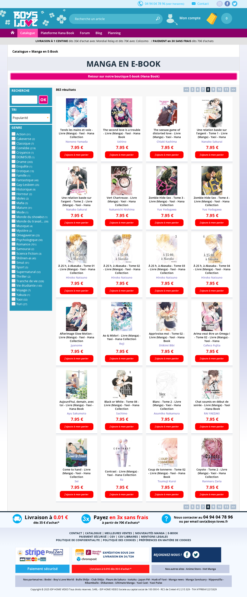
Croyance (25, 152)
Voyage (23, 290)
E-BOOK (173, 533)
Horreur (24, 194)
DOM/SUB (25, 157)
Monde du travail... (32, 221)
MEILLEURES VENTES (118, 533)
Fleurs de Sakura (116, 579)
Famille (23, 175)
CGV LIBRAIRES (128, 536)
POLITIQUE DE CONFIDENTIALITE (78, 540)
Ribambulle (92, 582)
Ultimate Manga (125, 582)
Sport (22, 267)
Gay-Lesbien (27, 185)
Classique (25, 143)
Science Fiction (28, 253)
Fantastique (27, 180)
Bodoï (48, 579)
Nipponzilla (215, 579)
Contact (203, 4)
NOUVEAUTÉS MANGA (150, 533)
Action (23, 134)
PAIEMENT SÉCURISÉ (93, 536)
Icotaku (132, 579)
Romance (26, 244)
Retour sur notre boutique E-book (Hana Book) (123, 76)
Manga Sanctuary (196, 579)
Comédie (26, 148)
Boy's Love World (63, 579)
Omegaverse (28, 235)
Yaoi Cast (142, 582)
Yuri (21, 304)
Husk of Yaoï (159, 579)
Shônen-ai (26, 258)
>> (233, 89)
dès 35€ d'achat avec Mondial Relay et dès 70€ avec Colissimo (92, 41)
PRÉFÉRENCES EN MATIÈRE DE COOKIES (165, 540)
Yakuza (23, 295)
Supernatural (28, 272)
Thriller (23, 276)
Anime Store (193, 569)
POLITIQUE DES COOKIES (119, 540)
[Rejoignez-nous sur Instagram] (220, 4)
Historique (26, 189)
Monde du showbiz (31, 217)
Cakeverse (25, 139)
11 (226, 89)
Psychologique (29, 240)
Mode (22, 212)
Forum (85, 33)
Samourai (25, 249)
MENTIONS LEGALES (154, 536)
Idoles (22, 198)
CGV (112, 536)
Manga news (176, 579)
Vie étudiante (29, 285)
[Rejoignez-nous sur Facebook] (227, 3)
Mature (24, 207)
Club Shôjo (97, 579)
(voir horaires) (175, 4)
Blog (99, 33)
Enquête (24, 166)
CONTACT (75, 533)
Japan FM (144, 579)
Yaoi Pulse (156, 582)
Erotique (25, 171)
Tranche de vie (30, 281)
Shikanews (107, 582)
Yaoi (22, 299)
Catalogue (27, 33)
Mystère (24, 230)
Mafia (22, 203)
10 (219, 89)
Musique (24, 226)
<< (186, 89)
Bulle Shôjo (82, 579)
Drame (24, 162)
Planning (114, 33)
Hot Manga (209, 569)
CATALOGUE (93, 533)
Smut (22, 262)
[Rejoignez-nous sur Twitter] (234, 3)
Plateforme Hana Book (57, 33)
